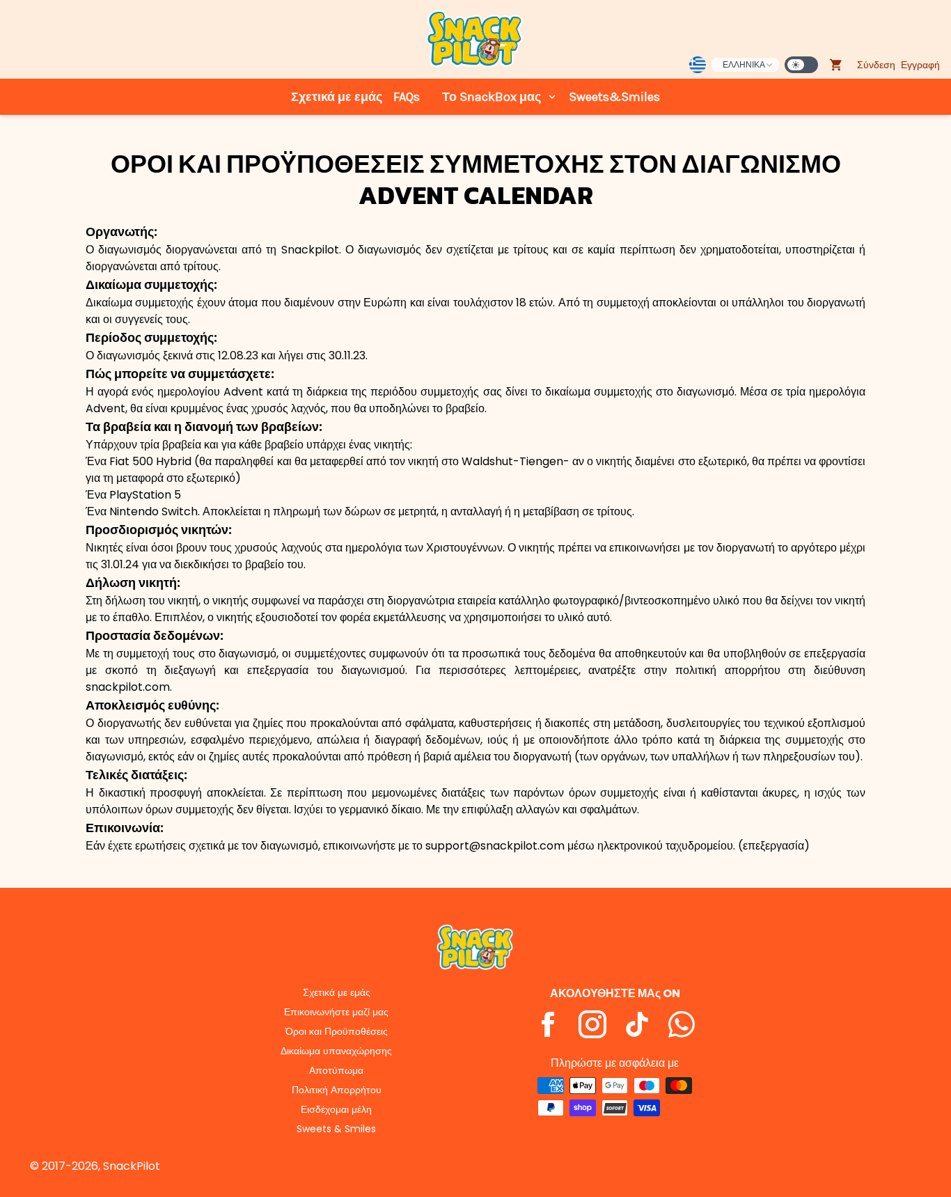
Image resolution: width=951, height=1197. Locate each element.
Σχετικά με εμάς (336, 96)
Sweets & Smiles (336, 1129)
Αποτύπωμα (336, 1070)
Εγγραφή (920, 65)
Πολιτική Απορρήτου (337, 1090)
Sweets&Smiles (614, 96)
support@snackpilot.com (495, 846)
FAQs (406, 96)
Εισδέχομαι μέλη (336, 1109)
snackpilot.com (128, 687)
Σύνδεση (876, 65)
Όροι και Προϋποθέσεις (336, 1031)
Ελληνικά (744, 64)
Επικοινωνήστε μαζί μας (336, 1012)
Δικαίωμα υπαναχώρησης (336, 1051)
